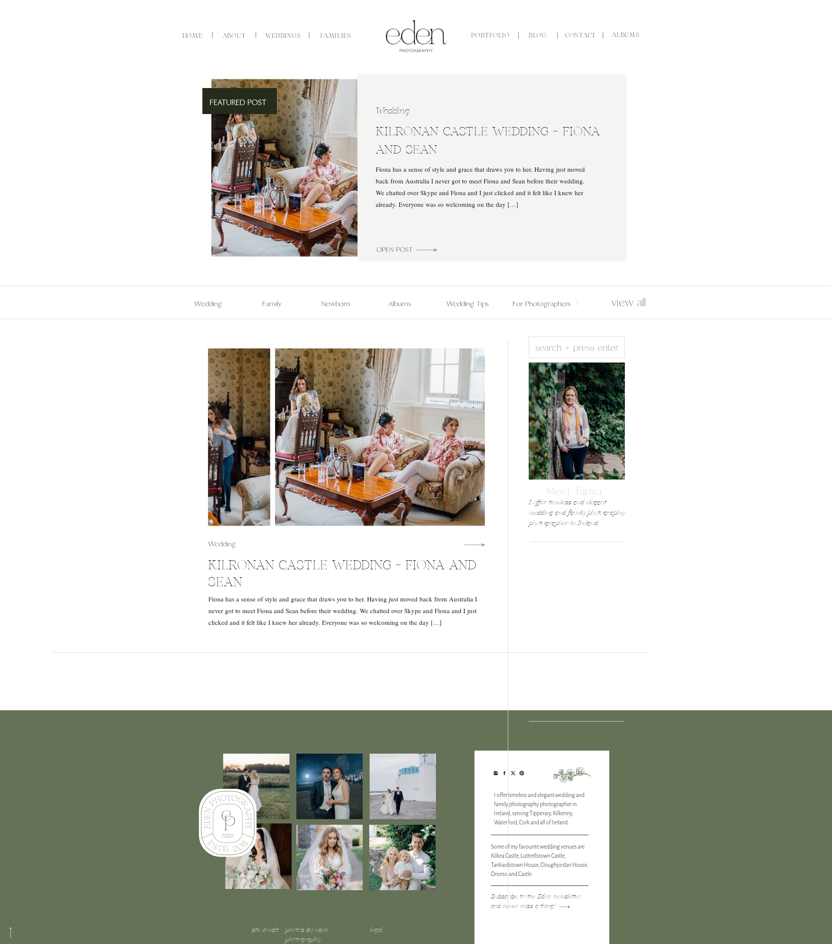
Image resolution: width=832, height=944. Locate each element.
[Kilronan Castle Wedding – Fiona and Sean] (426, 250)
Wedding (393, 111)
